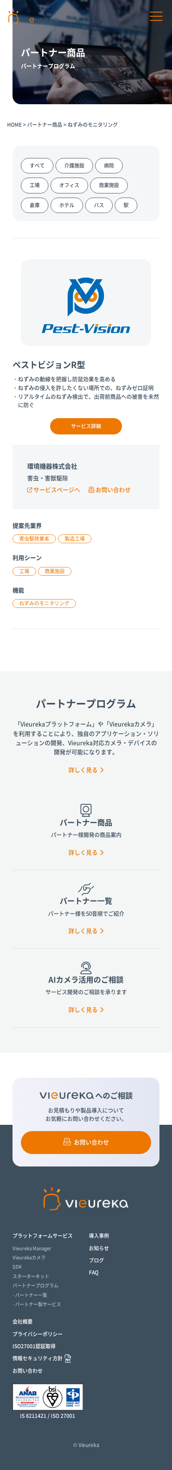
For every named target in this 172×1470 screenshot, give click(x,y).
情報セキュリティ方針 (38, 1358)
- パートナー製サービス (37, 1304)
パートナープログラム (35, 1285)
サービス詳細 (86, 426)
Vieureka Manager (32, 1248)
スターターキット (31, 1276)
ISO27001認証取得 (34, 1346)
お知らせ (99, 1248)
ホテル (66, 205)
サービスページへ (56, 490)
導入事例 (99, 1235)
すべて (37, 165)
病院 (109, 165)
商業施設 (109, 185)
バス (99, 205)
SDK (17, 1266)
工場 (35, 185)
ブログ (96, 1260)
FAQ (94, 1272)
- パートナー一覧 (30, 1295)
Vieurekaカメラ (29, 1257)
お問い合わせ (113, 490)
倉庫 (35, 205)
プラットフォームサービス (43, 1235)
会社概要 (23, 1321)
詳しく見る (83, 770)
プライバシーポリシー (38, 1334)
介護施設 (74, 165)
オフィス (69, 185)
